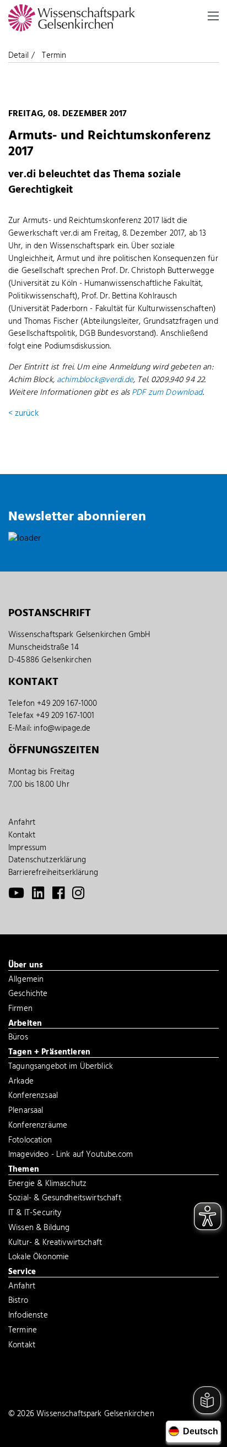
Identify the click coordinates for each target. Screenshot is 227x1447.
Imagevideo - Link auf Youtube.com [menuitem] (70, 1155)
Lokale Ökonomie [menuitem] (38, 1258)
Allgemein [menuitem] (26, 980)
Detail (18, 55)
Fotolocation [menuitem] (30, 1141)
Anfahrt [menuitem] (21, 822)
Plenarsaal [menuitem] (26, 1111)
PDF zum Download (167, 392)
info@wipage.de (62, 728)
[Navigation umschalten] (213, 16)
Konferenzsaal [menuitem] (33, 1096)
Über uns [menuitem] (25, 966)
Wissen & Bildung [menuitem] (38, 1228)
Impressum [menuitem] (27, 848)
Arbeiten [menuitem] (25, 1024)
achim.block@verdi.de (95, 380)
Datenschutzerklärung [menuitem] (47, 860)
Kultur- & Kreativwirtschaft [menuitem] (55, 1243)
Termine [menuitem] (22, 1331)
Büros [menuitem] (18, 1038)
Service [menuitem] (22, 1272)
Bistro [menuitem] (18, 1301)
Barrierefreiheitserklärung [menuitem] (53, 872)
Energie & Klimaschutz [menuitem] (47, 1184)
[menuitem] (16, 895)
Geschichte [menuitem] (28, 994)
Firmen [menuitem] (20, 1009)
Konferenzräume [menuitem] (37, 1126)
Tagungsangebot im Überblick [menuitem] (60, 1067)
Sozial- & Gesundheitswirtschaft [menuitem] (64, 1199)
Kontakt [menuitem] (21, 835)
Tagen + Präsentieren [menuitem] (49, 1053)
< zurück (23, 413)
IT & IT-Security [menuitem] (34, 1214)
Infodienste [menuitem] (28, 1316)
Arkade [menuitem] (21, 1082)
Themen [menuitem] (23, 1170)
